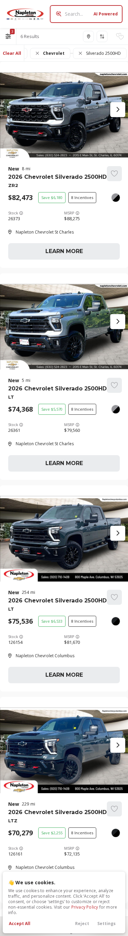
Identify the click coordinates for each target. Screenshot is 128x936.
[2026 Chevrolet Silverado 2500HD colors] (116, 198)
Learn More (64, 251)
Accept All (19, 923)
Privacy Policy (84, 907)
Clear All (12, 53)
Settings (106, 923)
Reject (82, 923)
